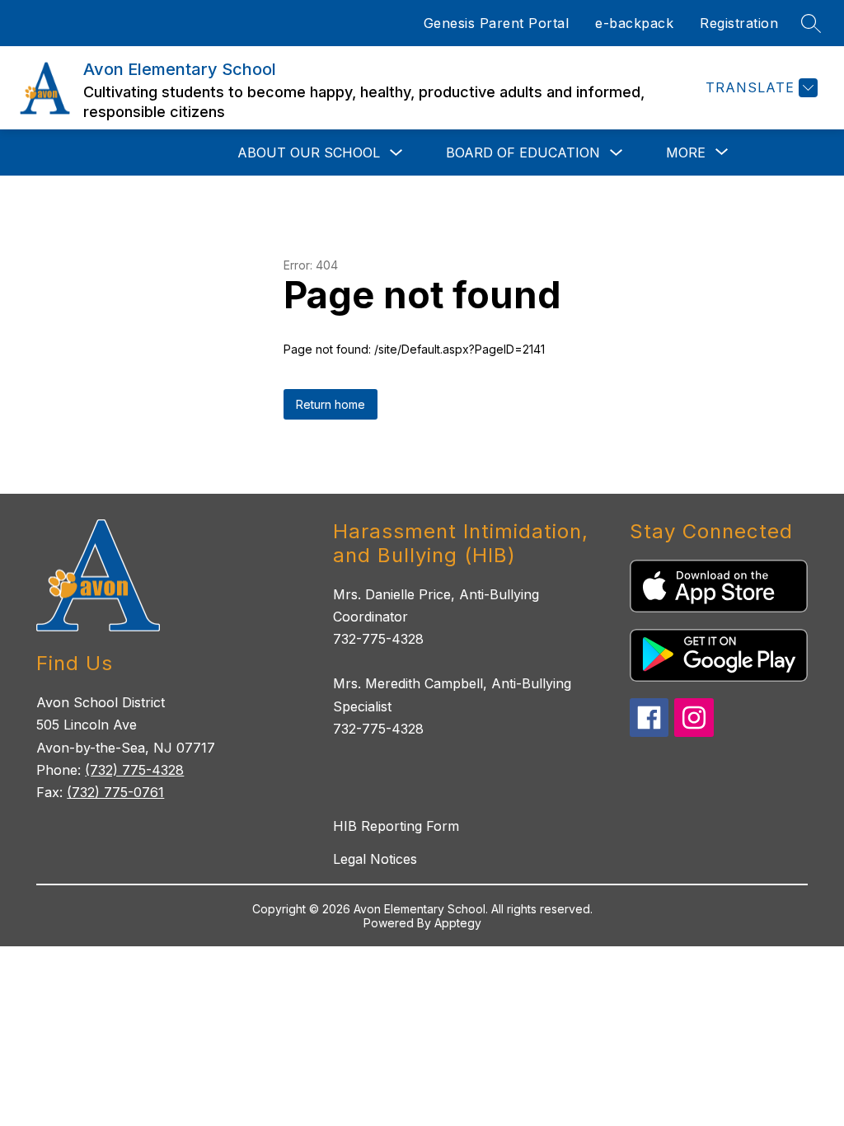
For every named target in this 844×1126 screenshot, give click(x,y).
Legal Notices (375, 859)
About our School (308, 152)
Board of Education (523, 152)
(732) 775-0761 (115, 792)
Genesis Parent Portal (497, 23)
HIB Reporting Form (396, 826)
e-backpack (634, 23)
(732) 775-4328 (134, 770)
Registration (739, 23)
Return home (330, 404)
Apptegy (457, 923)
